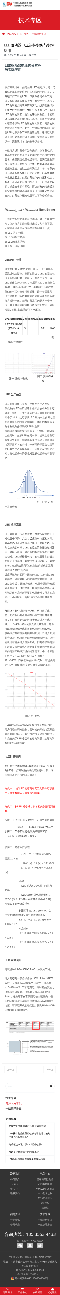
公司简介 (15, 1179)
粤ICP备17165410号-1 (29, 1274)
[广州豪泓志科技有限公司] (17, 6)
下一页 (49, 1069)
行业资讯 (15, 1219)
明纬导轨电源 (45, 1184)
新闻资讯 (15, 1214)
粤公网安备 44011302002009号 (31, 1278)
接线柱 (45, 1207)
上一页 (10, 1069)
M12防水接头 (45, 1193)
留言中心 (15, 1188)
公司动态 (15, 1224)
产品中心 (45, 1173)
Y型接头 (45, 1202)
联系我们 (15, 1193)
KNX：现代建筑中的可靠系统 (24, 1151)
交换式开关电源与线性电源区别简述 (27, 1126)
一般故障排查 (14, 1108)
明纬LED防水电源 (45, 1188)
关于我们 (15, 1173)
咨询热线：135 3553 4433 (30, 1234)
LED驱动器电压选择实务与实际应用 (27, 1159)
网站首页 (11, 33)
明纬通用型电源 (45, 1179)
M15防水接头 (45, 1198)
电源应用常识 (39, 33)
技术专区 (24, 33)
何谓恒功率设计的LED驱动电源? (25, 1144)
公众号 (15, 1184)
